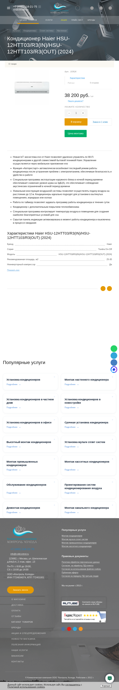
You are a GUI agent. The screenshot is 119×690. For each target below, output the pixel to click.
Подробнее (12, 384)
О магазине (18, 599)
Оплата (15, 610)
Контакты (17, 661)
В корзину (76, 122)
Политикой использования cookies (26, 687)
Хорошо (106, 686)
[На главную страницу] (59, 8)
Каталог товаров (22, 622)
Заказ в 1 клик (100, 122)
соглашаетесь (72, 684)
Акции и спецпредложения (28, 633)
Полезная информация (26, 644)
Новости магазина (23, 639)
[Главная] (9, 31)
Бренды (16, 627)
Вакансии (17, 656)
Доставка (17, 605)
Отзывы (16, 616)
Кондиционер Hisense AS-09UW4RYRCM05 (28, 323)
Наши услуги (19, 650)
